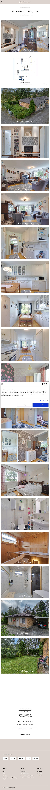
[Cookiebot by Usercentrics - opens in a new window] (43, 384)
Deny (25, 404)
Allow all (41, 404)
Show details (43, 400)
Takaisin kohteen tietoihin (25, 7)
